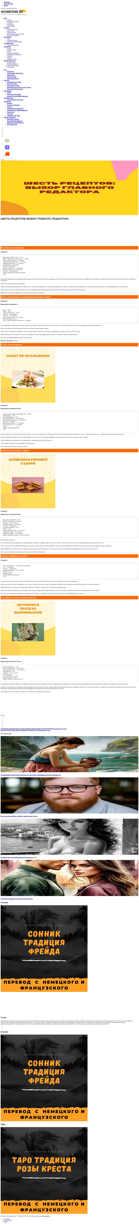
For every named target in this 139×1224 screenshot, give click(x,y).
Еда (5, 18)
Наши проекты (10, 61)
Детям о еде (10, 31)
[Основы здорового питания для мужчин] (69, 895)
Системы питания (12, 40)
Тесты (8, 51)
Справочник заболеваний (14, 54)
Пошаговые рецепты (13, 45)
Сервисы (7, 47)
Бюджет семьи (11, 62)
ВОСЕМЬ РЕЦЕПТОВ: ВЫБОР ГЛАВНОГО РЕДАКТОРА (25, 730)
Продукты (10, 23)
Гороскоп (9, 56)
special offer (8, 4)
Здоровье (7, 37)
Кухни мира (10, 24)
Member (7, 2)
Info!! (5, 6)
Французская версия (13, 65)
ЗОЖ (8, 38)
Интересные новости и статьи (15, 34)
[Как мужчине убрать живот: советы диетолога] (69, 813)
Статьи (6, 28)
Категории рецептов (13, 21)
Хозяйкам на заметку (13, 53)
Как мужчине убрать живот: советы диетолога (19, 816)
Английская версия (12, 64)
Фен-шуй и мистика (13, 35)
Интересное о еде (12, 29)
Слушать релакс (11, 50)
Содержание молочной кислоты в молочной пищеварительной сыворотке (30, 775)
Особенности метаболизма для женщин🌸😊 (19, 857)
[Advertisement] (49, 233)
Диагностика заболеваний (14, 42)
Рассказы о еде (11, 32)
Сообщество (8, 43)
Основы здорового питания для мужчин (17, 899)
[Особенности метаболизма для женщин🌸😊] (69, 854)
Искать (9, 48)
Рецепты (9, 20)
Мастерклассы (11, 26)
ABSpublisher (45, 1216)
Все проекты (10, 67)
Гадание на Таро (12, 59)
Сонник (9, 57)
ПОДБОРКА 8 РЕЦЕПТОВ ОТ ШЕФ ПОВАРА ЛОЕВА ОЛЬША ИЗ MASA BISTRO (34, 729)
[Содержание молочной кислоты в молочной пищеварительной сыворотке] (69, 772)
